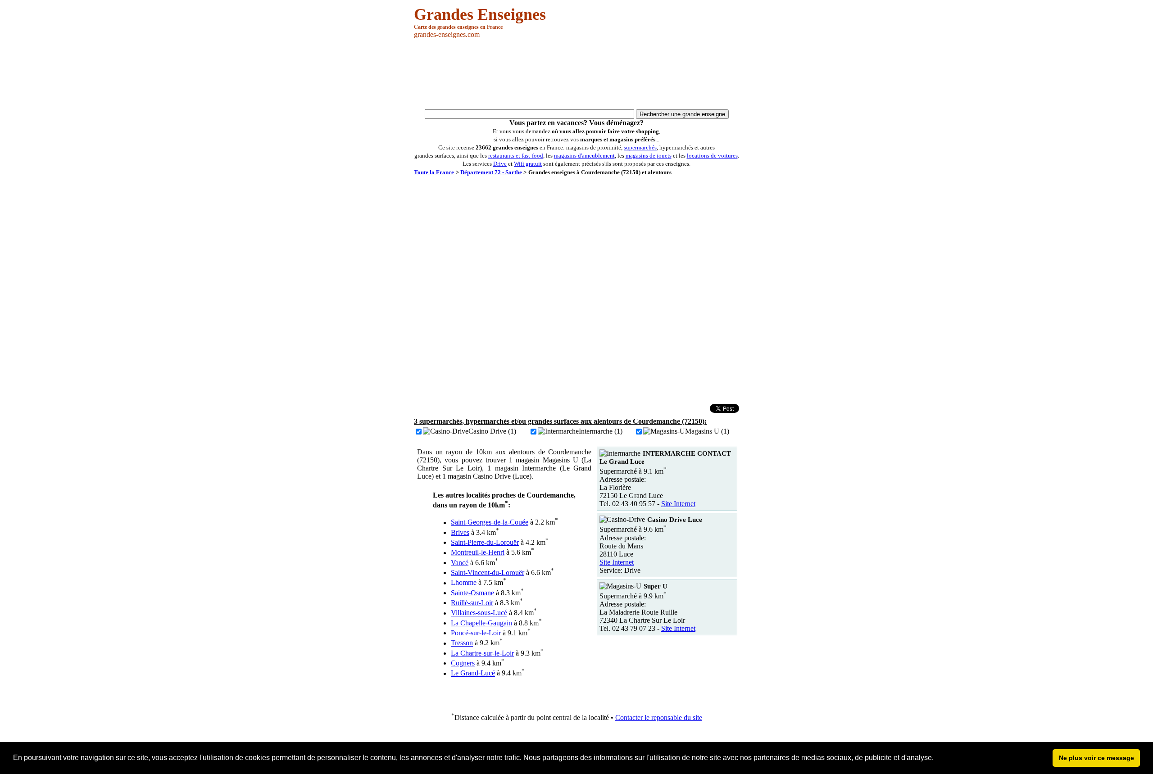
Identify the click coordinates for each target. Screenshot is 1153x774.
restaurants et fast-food (515, 155)
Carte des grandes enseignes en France (458, 27)
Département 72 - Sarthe (491, 172)
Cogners (463, 663)
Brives (460, 532)
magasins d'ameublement (584, 155)
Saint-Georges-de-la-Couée (489, 522)
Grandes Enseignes (480, 14)
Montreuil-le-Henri (477, 553)
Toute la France (434, 172)
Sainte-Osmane (472, 593)
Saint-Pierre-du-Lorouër (485, 542)
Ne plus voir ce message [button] (1096, 757)
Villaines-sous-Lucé (479, 613)
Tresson (462, 643)
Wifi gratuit (528, 163)
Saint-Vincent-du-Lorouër (487, 572)
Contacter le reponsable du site (658, 717)
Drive (500, 163)
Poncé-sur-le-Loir (476, 633)
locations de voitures (712, 155)
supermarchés (640, 147)
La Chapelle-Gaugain (481, 623)
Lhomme (464, 583)
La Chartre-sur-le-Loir (482, 653)
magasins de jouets (649, 155)
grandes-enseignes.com (447, 34)
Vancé (459, 562)
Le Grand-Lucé (473, 673)
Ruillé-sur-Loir (472, 603)
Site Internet (678, 503)
